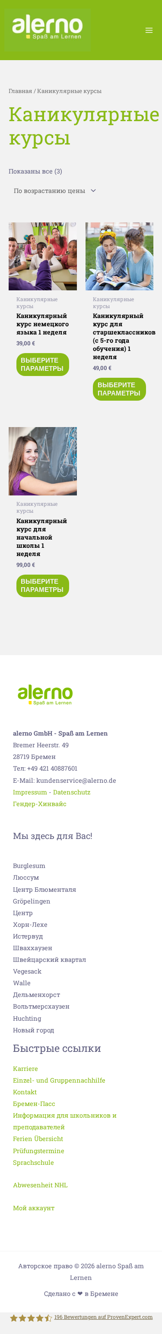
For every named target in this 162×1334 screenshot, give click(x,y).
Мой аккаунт (33, 1208)
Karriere (25, 1068)
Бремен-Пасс (34, 1103)
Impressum (30, 792)
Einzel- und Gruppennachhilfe (59, 1080)
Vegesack (27, 971)
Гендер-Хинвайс (40, 804)
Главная (20, 91)
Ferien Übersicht (38, 1139)
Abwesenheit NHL (40, 1185)
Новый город (33, 1030)
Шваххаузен (32, 948)
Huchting (27, 1018)
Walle (22, 983)
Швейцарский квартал (49, 959)
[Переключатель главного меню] (149, 30)
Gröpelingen (32, 901)
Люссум (26, 877)
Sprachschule (33, 1162)
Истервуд (28, 936)
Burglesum (29, 865)
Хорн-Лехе (30, 924)
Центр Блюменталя (44, 889)
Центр (23, 913)
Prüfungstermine (38, 1151)
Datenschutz (71, 792)
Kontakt (25, 1092)
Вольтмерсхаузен (41, 1006)
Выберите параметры (42, 364)
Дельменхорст (36, 994)
